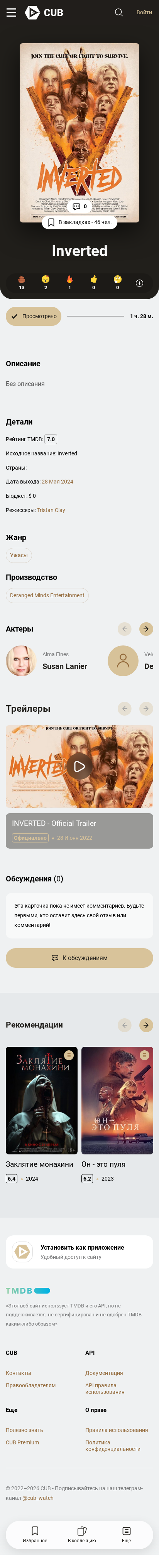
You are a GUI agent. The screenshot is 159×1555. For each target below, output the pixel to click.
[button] (146, 629)
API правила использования (105, 1388)
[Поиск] (119, 12)
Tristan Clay (51, 510)
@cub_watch (38, 1498)
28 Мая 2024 (57, 481)
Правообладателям (31, 1385)
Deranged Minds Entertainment (47, 595)
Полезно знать (24, 1430)
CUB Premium (22, 1442)
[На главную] (44, 13)
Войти (144, 12)
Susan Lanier (64, 666)
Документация (104, 1373)
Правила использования (116, 1430)
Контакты (18, 1373)
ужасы (19, 555)
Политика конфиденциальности (112, 1445)
